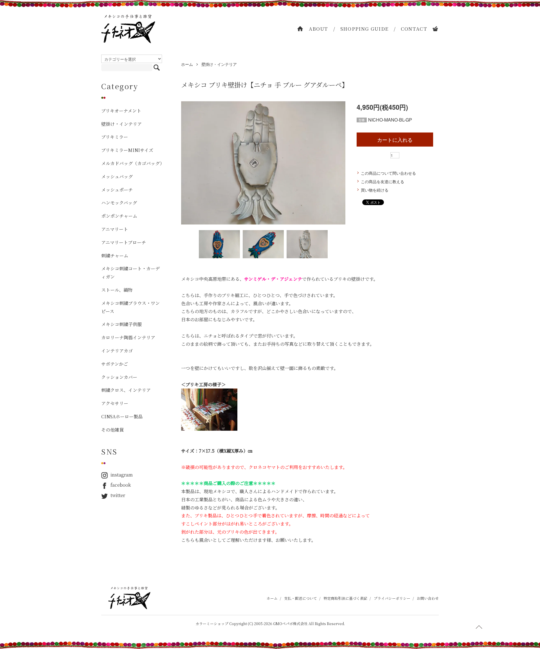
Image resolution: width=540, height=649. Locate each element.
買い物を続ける (374, 190)
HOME (300, 29)
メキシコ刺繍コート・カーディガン (130, 272)
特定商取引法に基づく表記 (345, 598)
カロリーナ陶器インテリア (128, 337)
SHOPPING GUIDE (364, 28)
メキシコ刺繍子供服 (121, 324)
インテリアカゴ (117, 350)
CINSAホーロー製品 (122, 416)
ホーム (187, 64)
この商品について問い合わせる (388, 173)
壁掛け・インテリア (219, 64)
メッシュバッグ (117, 176)
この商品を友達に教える (382, 181)
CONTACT (414, 28)
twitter (118, 495)
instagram (122, 474)
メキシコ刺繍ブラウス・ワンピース (130, 307)
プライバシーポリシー (392, 598)
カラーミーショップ (211, 623)
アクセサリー (114, 403)
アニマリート (114, 229)
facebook (121, 485)
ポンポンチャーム (119, 216)
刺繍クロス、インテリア (126, 390)
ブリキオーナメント (121, 110)
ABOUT (318, 28)
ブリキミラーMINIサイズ (127, 150)
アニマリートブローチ (123, 242)
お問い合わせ (428, 598)
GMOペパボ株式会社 (290, 623)
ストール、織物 (116, 290)
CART (436, 29)
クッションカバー (119, 377)
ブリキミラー (114, 137)
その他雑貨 (112, 429)
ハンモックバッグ (119, 202)
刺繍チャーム (114, 255)
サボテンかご (114, 364)
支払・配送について (300, 598)
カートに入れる (395, 139)
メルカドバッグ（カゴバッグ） (131, 163)
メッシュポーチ (117, 190)
